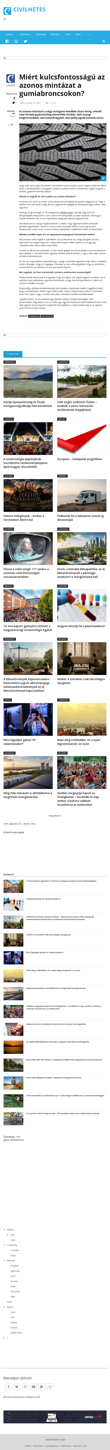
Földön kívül (16, 1332)
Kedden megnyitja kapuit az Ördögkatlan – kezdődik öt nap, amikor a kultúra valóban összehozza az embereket (78, 799)
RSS (85, 1446)
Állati (13, 1296)
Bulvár (62, 419)
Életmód (54, 34)
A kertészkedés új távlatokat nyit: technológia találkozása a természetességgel (65, 1095)
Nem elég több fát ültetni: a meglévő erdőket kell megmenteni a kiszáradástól (64, 1059)
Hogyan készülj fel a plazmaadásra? (81, 626)
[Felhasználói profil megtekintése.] (10, 78)
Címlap (28, 1446)
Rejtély (14, 1322)
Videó (78, 34)
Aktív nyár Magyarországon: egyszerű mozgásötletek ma (53, 1077)
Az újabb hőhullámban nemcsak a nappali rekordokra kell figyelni (57, 1041)
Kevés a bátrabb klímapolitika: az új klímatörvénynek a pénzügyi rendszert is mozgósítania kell (81, 573)
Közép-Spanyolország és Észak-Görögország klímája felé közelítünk (27, 404)
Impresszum (38, 1446)
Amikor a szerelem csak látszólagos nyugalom (81, 681)
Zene (13, 1240)
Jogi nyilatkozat (52, 1446)
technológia (47, 316)
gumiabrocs (34, 316)
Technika (52, 103)
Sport (13, 1276)
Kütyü (7, 700)
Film (12, 1234)
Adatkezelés (65, 1446)
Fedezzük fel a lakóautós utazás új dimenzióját (80, 518)
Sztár (13, 1312)
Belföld (8, 586)
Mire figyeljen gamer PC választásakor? (19, 742)
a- (8, 124)
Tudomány (24, 34)
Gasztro (14, 1281)
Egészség (63, 586)
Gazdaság (41, 34)
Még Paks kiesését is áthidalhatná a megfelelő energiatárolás (27, 795)
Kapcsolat (77, 1446)
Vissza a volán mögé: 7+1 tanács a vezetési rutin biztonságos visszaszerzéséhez (26, 573)
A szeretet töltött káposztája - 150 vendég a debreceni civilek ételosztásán (62, 1113)
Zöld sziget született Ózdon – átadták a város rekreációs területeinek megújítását (77, 406)
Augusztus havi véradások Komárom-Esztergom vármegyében (56, 1024)
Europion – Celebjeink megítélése (79, 459)
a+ (12, 124)
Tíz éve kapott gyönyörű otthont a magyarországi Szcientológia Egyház (27, 628)
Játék (13, 1286)
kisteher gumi (66, 212)
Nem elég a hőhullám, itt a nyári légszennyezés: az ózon (78, 742)
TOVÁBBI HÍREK (14, 354)
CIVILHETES (29, 9)
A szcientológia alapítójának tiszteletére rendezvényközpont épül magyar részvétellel (25, 463)
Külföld (8, 419)
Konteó (14, 1327)
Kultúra (9, 34)
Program (15, 1265)
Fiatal (67, 34)
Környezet (9, 362)
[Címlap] (7, 11)
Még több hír (54, 815)
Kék (12, 1317)
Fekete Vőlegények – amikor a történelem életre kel (23, 518)
